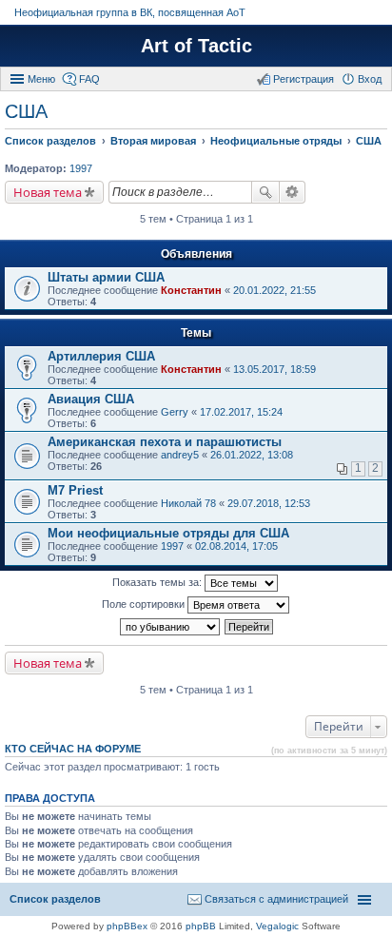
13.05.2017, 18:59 (274, 369)
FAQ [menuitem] (89, 79)
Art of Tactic (196, 45)
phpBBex (127, 926)
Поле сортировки (144, 604)
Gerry (174, 412)
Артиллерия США (101, 356)
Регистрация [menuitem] (303, 79)
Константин (191, 290)
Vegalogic (277, 926)
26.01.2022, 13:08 (251, 454)
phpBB (201, 926)
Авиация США (91, 399)
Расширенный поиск (292, 192)
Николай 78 (188, 503)
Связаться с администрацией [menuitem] (276, 899)
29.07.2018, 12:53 (268, 503)
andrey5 (180, 454)
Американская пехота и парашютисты (165, 442)
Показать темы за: (158, 582)
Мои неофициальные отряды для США (168, 533)
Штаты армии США (106, 277)
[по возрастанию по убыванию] (171, 626)
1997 (80, 168)
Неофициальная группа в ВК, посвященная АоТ (129, 12)
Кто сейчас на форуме (73, 748)
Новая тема (47, 192)
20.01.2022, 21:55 (274, 290)
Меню (41, 79)
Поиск (265, 192)
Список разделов (55, 899)
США (26, 111)
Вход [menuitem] (370, 79)
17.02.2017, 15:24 (241, 412)
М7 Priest (75, 490)
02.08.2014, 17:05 (236, 546)
